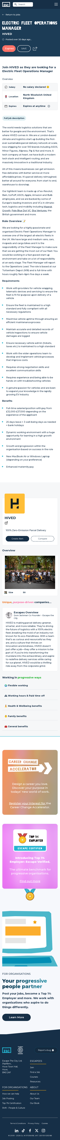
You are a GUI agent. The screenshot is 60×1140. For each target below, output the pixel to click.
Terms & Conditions (18, 1123)
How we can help (10, 1094)
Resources (35, 1081)
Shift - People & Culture (13, 1108)
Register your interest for (27, 803)
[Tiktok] (23, 1130)
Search (21, 4)
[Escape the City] (6, 4)
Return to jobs (13, 14)
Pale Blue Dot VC (21, 210)
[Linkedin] (16, 1130)
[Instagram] (43, 1130)
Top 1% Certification (11, 1103)
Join (32, 1067)
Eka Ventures (39, 210)
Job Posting (8, 1098)
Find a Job (35, 1072)
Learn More (16, 1017)
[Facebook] (30, 1130)
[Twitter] (36, 1130)
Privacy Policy (33, 1123)
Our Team (35, 1098)
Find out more (30, 881)
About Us (34, 1094)
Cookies (45, 1123)
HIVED (10, 518)
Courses (34, 1077)
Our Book (34, 1103)
